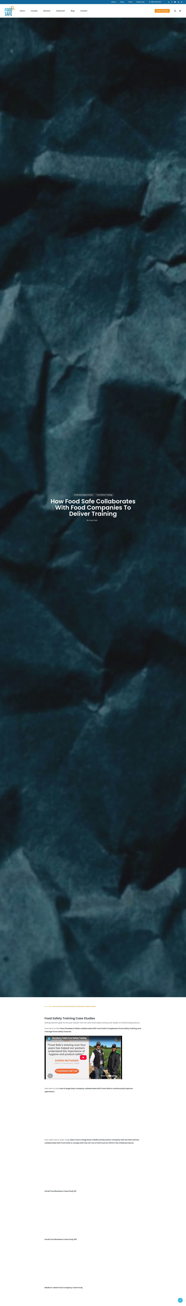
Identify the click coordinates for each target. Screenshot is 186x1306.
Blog (50, 1006)
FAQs (130, 2)
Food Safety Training (104, 495)
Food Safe (93, 520)
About (113, 2)
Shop (122, 2)
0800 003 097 (156, 2)
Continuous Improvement (83, 495)
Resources (140, 2)
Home (46, 1006)
